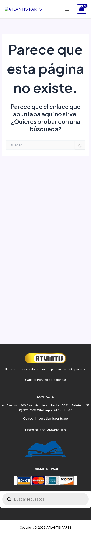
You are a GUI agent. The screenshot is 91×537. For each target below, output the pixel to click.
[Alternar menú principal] (67, 9)
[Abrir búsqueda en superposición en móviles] (45, 499)
